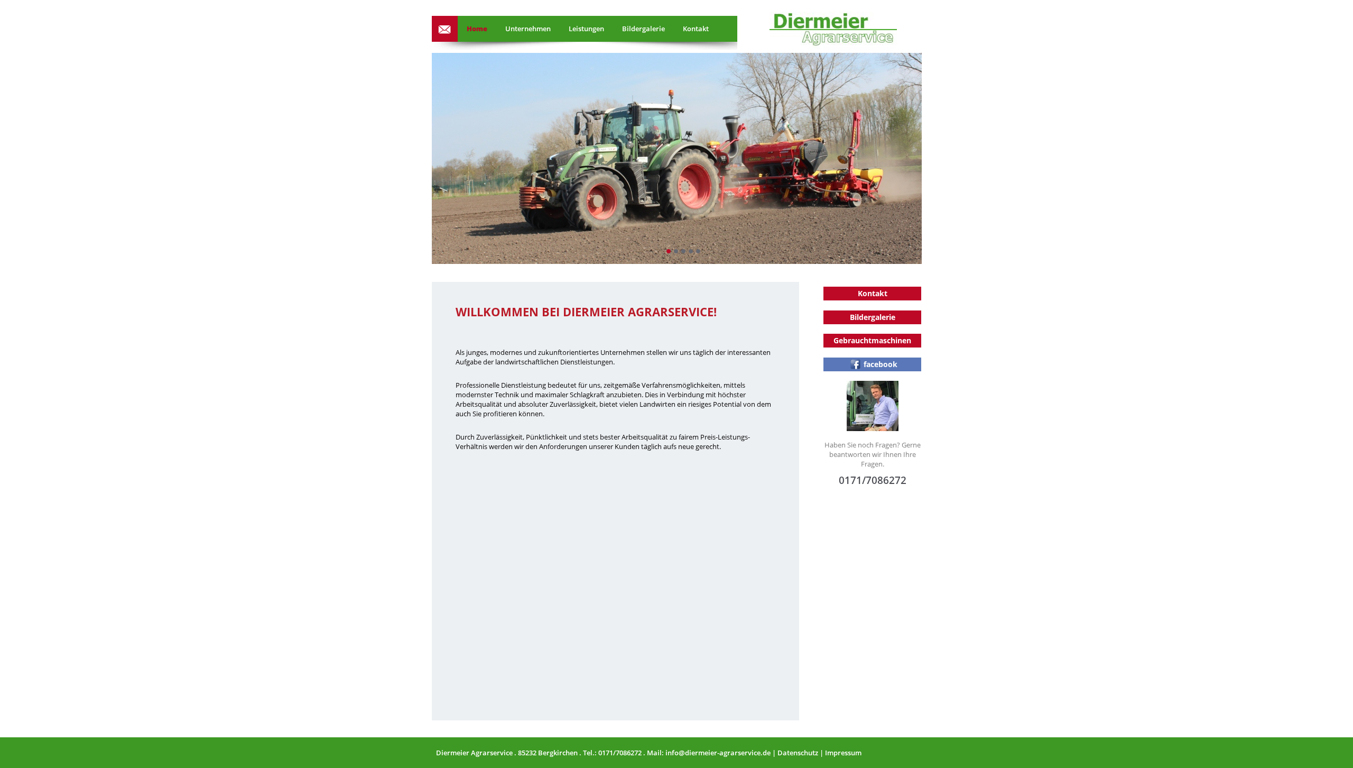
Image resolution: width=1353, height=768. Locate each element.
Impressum (843, 752)
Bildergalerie (643, 28)
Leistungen (586, 28)
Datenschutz (797, 752)
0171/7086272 (620, 752)
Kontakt (696, 28)
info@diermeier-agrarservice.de (445, 29)
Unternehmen (528, 28)
